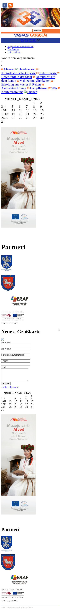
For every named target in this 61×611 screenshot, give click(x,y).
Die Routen (13, 49)
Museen (9, 69)
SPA (54, 88)
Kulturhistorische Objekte (18, 73)
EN (26, 40)
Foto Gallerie (14, 52)
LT (30, 40)
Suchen (32, 92)
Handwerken (27, 69)
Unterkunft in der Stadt (16, 77)
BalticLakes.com (10, 387)
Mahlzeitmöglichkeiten (35, 80)
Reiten (36, 84)
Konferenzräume (12, 92)
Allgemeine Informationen (20, 46)
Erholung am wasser (14, 84)
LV (22, 40)
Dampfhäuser (39, 88)
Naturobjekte (48, 73)
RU (34, 40)
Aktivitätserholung (13, 88)
